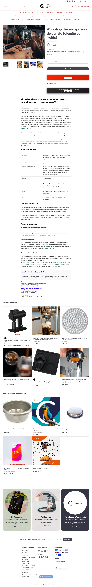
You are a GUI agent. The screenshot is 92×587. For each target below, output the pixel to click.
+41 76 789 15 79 (62, 262)
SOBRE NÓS (77, 19)
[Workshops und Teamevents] (75, 503)
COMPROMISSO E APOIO (33, 19)
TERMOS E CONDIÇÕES (28, 563)
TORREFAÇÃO (68, 12)
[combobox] (14, 6)
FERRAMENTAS (55, 16)
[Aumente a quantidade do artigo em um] (53, 57)
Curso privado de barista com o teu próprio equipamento (37, 217)
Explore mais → (68, 78)
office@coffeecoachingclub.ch (33, 264)
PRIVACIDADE (25, 561)
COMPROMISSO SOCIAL (17, 19)
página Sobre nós (26, 128)
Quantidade (50, 54)
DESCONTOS (39, 12)
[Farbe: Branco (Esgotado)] (8, 338)
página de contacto (59, 264)
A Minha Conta (25, 576)
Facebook (29, 296)
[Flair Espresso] (46, 503)
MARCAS (44, 19)
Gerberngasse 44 (28, 290)
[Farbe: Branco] (37, 379)
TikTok (35, 296)
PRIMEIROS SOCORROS (28, 567)
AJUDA (81, 16)
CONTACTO (25, 573)
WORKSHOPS (67, 19)
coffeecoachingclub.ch (32, 286)
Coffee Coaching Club (17, 393)
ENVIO (23, 571)
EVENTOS (24, 554)
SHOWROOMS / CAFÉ (55, 19)
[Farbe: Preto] (5, 338)
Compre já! (68, 69)
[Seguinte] (44, 64)
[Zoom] (24, 42)
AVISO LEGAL (25, 569)
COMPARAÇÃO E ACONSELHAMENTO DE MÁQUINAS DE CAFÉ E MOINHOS (28, 16)
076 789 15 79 (29, 283)
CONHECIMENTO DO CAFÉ (69, 16)
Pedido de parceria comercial (29, 574)
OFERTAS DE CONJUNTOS (26, 12)
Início (48, 25)
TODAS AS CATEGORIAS (28, 557)
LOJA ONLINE (49, 12)
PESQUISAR (25, 559)
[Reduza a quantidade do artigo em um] (48, 57)
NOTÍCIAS (24, 552)
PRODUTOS (25, 556)
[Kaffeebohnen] (17, 503)
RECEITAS (59, 12)
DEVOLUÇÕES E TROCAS (28, 565)
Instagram (23, 296)
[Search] (24, 6)
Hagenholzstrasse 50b (31, 291)
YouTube (39, 296)
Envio (56, 61)
